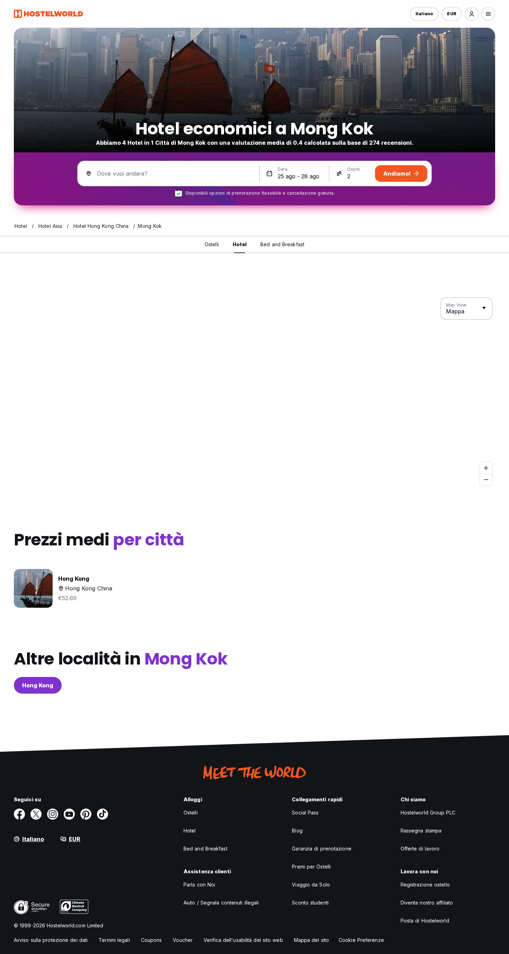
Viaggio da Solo (311, 885)
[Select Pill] (472, 14)
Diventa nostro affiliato (427, 903)
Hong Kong (37, 685)
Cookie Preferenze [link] (361, 940)
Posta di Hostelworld (425, 921)
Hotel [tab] (240, 244)
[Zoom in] (486, 468)
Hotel (190, 830)
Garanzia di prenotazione (321, 849)
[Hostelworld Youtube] (69, 814)
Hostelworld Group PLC (428, 812)
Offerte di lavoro (420, 849)
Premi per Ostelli (311, 867)
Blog (297, 830)
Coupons (151, 940)
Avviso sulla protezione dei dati (51, 940)
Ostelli (191, 812)
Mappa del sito (311, 940)
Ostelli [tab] (212, 244)
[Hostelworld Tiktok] (102, 814)
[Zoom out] (486, 479)
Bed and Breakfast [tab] (282, 244)
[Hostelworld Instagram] (52, 814)
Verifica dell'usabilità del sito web (243, 940)
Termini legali (114, 940)
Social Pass (305, 812)
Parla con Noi (199, 885)
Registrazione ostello (425, 885)
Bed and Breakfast (205, 849)
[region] (254, 392)
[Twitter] (36, 814)
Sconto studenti (310, 903)
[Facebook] (19, 814)
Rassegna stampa (421, 830)
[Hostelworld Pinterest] (85, 814)
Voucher (183, 940)
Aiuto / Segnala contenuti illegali (221, 903)
